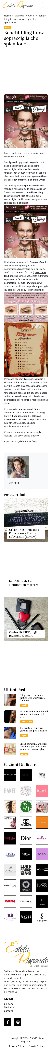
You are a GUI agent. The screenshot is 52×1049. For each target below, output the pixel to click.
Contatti (8, 1010)
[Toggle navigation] (46, 5)
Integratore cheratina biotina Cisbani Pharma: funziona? (32, 698)
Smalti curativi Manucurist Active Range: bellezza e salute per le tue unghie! (33, 746)
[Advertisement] (26, 69)
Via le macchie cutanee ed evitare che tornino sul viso (34, 714)
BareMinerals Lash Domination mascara (24, 583)
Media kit (9, 1007)
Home (7, 15)
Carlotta (13, 483)
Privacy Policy (16, 1046)
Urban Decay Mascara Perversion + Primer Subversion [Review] (24, 533)
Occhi (31, 15)
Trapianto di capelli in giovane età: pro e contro (33, 729)
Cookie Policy (35, 1046)
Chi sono (9, 1003)
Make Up (19, 15)
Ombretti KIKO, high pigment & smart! (23, 634)
